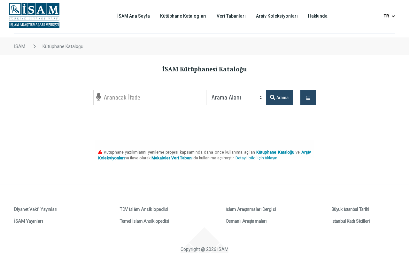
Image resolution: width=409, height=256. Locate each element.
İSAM (19, 46)
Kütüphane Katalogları (183, 16)
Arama (282, 97)
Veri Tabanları (231, 16)
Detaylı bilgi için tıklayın (256, 158)
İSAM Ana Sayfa (133, 16)
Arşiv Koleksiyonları (277, 16)
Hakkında (318, 16)
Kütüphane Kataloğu (62, 46)
